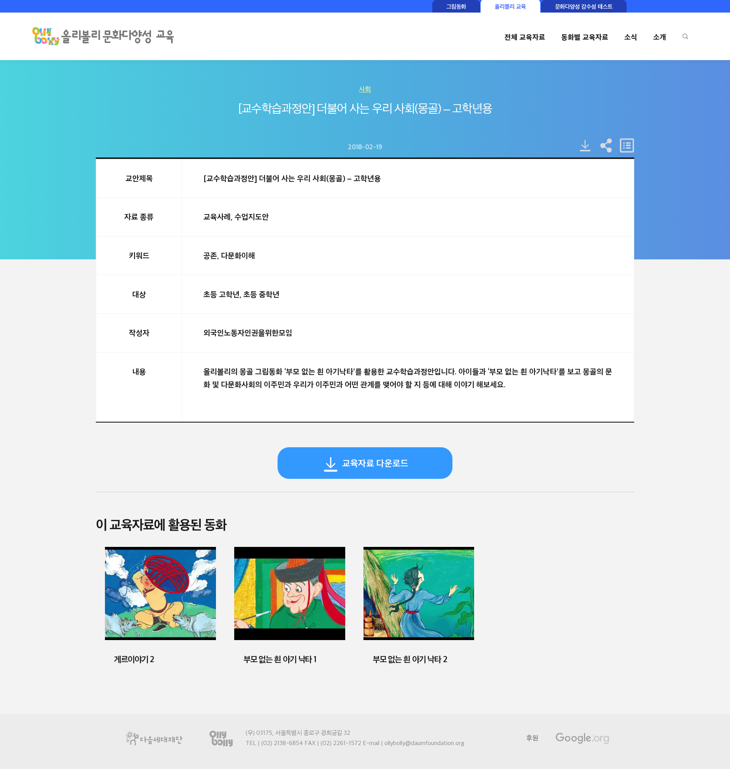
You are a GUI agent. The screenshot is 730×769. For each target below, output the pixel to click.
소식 (630, 37)
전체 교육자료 (525, 37)
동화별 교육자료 (584, 37)
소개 (659, 37)
